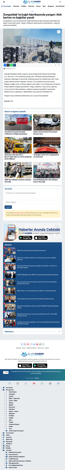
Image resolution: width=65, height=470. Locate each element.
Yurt (32, 11)
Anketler (9, 443)
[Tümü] (59, 331)
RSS (6, 372)
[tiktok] (50, 383)
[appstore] (25, 365)
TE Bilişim (36, 378)
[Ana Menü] (4, 2)
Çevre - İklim (13, 400)
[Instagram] (31, 344)
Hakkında (18, 348)
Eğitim (11, 405)
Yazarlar (9, 437)
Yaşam (11, 422)
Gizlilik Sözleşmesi (31, 348)
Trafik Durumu (13, 459)
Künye (24, 348)
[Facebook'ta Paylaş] (5, 65)
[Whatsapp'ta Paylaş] (11, 65)
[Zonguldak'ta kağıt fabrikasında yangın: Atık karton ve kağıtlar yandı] (32, 46)
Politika (23, 6)
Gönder (8, 207)
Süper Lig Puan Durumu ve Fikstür (20, 461)
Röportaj (9, 439)
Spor (44, 6)
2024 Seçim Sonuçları (16, 431)
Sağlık (11, 418)
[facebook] (9, 383)
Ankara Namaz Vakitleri (17, 456)
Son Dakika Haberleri (16, 465)
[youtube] (33, 383)
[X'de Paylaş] (8, 65)
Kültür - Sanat (13, 411)
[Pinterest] (28, 344)
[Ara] (60, 2)
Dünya (38, 6)
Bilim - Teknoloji (14, 398)
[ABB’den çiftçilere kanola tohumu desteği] (18, 170)
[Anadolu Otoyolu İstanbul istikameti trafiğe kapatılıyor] (18, 122)
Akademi (12, 394)
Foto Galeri (10, 433)
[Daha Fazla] (14, 65)
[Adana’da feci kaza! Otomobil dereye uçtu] (47, 122)
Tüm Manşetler (14, 463)
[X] (25, 344)
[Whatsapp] (43, 344)
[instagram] (25, 383)
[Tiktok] (40, 344)
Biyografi (9, 441)
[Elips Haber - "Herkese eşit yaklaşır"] (31, 2)
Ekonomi (31, 6)
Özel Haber (7, 6)
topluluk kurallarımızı (20, 212)
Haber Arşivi (40, 348)
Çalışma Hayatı (14, 424)
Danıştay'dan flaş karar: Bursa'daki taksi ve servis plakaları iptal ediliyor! (18, 157)
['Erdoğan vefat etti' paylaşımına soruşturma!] (47, 145)
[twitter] (17, 383)
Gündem (16, 6)
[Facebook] (21, 344)
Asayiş (11, 396)
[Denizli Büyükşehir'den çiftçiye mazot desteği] (47, 170)
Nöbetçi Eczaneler (15, 452)
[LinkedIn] (34, 344)
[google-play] (40, 365)
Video (8, 435)
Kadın (11, 426)
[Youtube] (37, 344)
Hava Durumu (13, 454)
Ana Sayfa (9, 387)
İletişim (47, 348)
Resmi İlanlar (60, 6)
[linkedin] (58, 383)
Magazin (51, 6)
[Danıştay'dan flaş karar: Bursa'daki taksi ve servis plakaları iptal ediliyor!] (18, 145)
